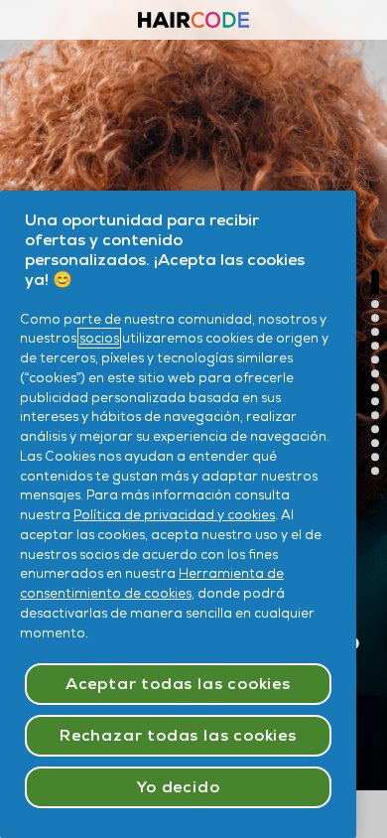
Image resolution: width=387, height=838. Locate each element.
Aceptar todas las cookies (178, 683)
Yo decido (177, 786)
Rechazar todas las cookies (178, 735)
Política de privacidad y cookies (174, 514)
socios (99, 338)
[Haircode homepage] (193, 22)
